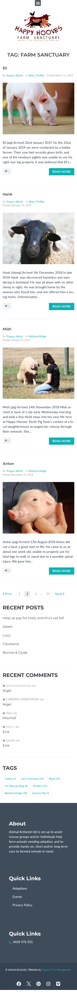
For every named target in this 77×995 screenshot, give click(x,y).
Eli (5, 68)
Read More (61, 171)
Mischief (9, 718)
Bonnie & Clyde (15, 653)
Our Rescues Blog (16, 786)
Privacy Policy (22, 905)
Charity (10, 779)
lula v (10, 727)
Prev (7, 594)
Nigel (7, 691)
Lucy (6, 635)
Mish (7, 329)
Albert (8, 627)
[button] (38, 3)
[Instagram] (48, 983)
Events (17, 897)
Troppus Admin (14, 75)
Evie (6, 732)
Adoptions (20, 888)
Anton (8, 463)
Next (59, 594)
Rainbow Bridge (37, 336)
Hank (8, 194)
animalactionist (18, 686)
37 (48, 594)
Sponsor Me (40, 793)
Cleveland (11, 644)
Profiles (40, 75)
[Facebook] (18, 983)
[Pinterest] (38, 983)
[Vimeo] (58, 983)
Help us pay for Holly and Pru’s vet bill (33, 618)
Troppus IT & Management (56, 970)
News (32, 75)
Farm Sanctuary (32, 779)
